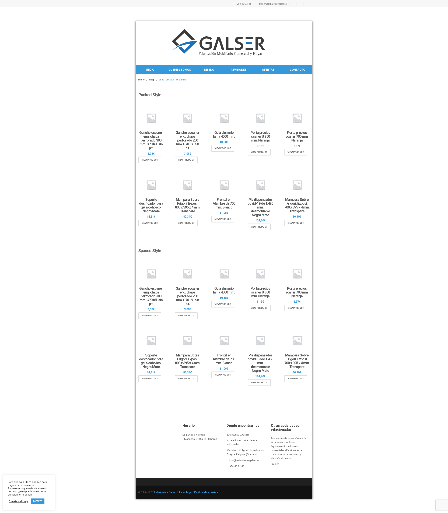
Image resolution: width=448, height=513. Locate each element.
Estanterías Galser (165, 492)
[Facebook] (293, 3)
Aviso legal (185, 492)
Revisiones (238, 69)
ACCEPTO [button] (37, 501)
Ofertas (268, 69)
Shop (152, 79)
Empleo (275, 464)
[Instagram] (300, 3)
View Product (150, 159)
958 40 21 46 (243, 3)
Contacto (297, 69)
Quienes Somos (180, 69)
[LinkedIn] (307, 3)
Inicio (150, 69)
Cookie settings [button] (18, 501)
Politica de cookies (206, 492)
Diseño (209, 69)
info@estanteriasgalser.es (272, 3)
